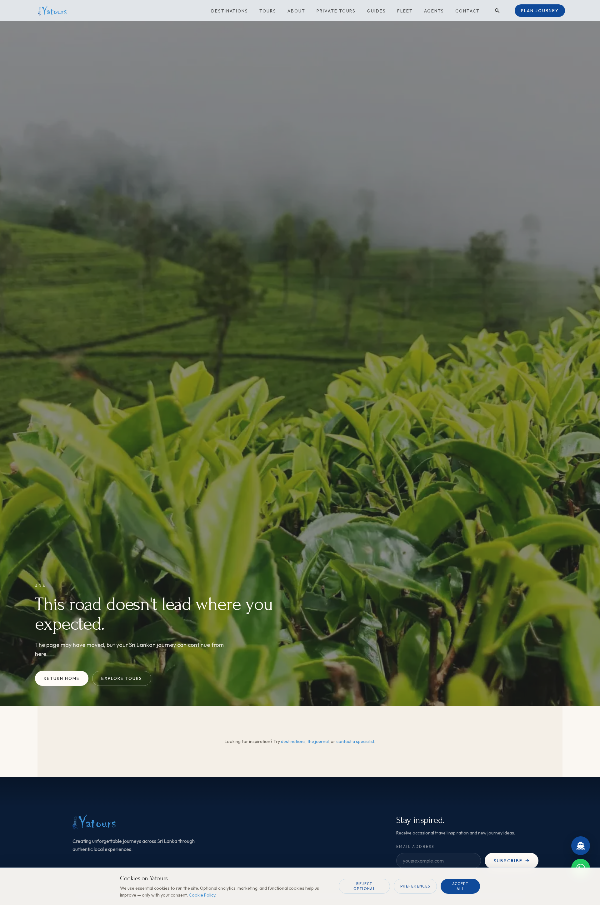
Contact (467, 11)
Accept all (460, 886)
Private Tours (336, 11)
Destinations (229, 11)
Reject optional (364, 886)
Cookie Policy (202, 895)
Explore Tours (121, 678)
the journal (318, 741)
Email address (415, 846)
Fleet (405, 11)
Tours (267, 11)
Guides (376, 11)
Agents (434, 11)
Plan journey (540, 10)
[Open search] (497, 10)
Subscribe (508, 860)
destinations (293, 741)
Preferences (415, 886)
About (296, 11)
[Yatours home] (60, 11)
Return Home (62, 678)
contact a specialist (355, 741)
